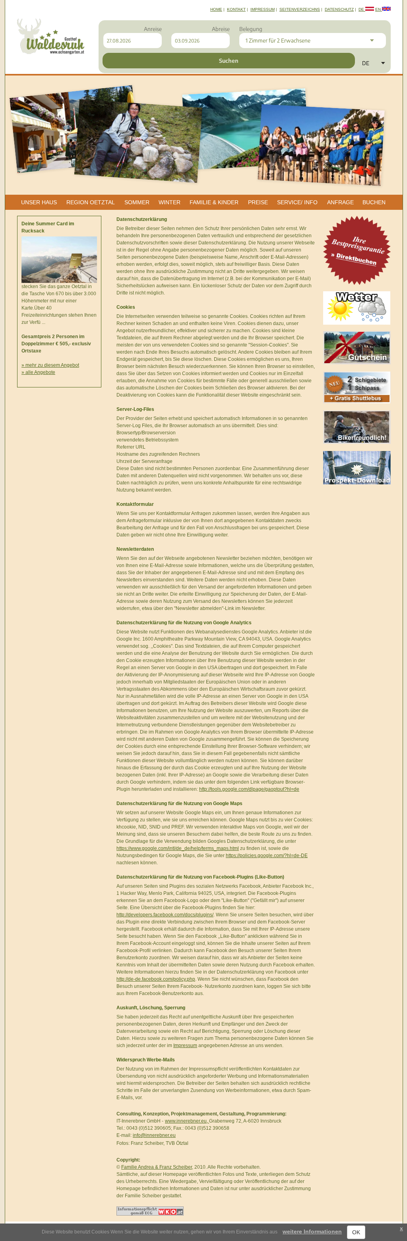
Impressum (185, 1045)
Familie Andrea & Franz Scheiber (156, 1167)
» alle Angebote (38, 372)
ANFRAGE (340, 202)
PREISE (258, 202)
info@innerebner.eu (154, 1135)
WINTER (169, 202)
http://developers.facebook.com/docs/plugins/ (164, 915)
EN (378, 9)
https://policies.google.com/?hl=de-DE (267, 855)
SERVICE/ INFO (297, 202)
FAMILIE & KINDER (214, 202)
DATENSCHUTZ (339, 9)
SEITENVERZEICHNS (299, 9)
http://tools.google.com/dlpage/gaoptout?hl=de (249, 789)
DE (362, 9)
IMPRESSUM (262, 9)
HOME (216, 9)
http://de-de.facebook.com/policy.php (155, 979)
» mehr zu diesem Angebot (50, 365)
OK (356, 1232)
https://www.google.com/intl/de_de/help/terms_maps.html (177, 848)
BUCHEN (374, 202)
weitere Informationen (312, 1231)
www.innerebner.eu (186, 1121)
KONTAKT (236, 9)
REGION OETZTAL (90, 202)
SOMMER (136, 202)
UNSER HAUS (39, 202)
